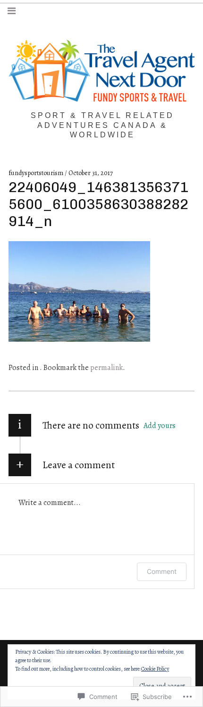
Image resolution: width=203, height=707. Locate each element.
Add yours (160, 426)
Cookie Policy (155, 669)
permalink (106, 367)
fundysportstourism (36, 172)
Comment (162, 571)
